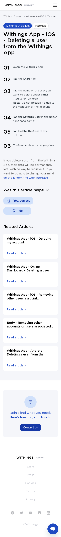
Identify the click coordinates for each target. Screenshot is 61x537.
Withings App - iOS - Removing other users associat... (30, 296)
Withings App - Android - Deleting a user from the (26, 352)
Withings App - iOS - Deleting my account (29, 240)
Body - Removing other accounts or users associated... (30, 324)
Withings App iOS (35, 16)
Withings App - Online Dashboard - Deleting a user (28, 268)
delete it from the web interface (25, 177)
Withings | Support (13, 16)
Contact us (30, 427)
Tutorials (51, 16)
